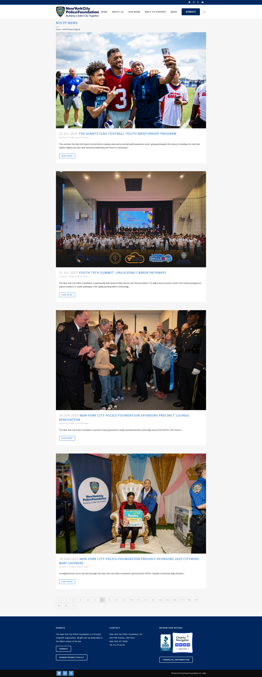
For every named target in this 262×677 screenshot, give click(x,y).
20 (58, 605)
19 (196, 600)
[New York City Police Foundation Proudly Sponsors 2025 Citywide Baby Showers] (131, 504)
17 (181, 600)
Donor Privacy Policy (71, 657)
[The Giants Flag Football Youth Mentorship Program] (131, 80)
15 (167, 600)
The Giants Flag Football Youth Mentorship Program (127, 133)
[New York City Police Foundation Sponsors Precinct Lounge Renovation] (131, 360)
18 (189, 600)
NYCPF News (83, 137)
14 (160, 600)
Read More (67, 156)
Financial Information (176, 659)
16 (174, 600)
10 (131, 600)
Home (58, 29)
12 (145, 600)
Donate (63, 649)
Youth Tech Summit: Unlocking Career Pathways (122, 272)
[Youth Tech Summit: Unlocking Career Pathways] (131, 219)
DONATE (191, 11)
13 (152, 600)
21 (66, 605)
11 (138, 600)
